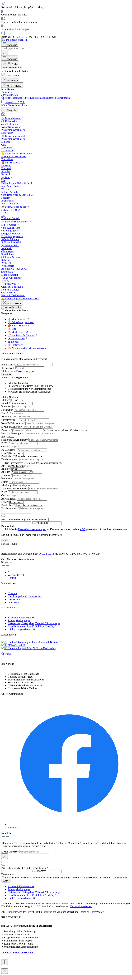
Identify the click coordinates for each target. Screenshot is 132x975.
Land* (5, 453)
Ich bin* (5, 400)
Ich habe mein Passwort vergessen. (19, 371)
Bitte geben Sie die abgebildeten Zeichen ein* (24, 519)
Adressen (36, 97)
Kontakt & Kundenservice (21, 617)
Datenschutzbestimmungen (32, 529)
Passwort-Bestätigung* (13, 433)
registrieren (12, 95)
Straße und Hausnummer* (14, 439)
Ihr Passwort (8, 368)
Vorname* (6, 406)
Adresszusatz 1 (9, 449)
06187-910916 (46, 553)
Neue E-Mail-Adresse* (13, 423)
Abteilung (6, 416)
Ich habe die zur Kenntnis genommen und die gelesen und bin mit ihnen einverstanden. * (67, 529)
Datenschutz (14, 599)
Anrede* (6, 403)
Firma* (5, 413)
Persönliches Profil (21, 97)
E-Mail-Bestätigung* (12, 426)
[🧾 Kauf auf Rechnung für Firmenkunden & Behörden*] (31, 642)
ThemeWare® (97, 912)
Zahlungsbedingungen (19, 620)
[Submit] (4, 856)
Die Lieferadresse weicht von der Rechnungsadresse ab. (33, 463)
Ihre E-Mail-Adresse (12, 364)
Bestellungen (63, 97)
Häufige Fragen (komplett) (21, 629)
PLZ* (4, 443)
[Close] (4, 971)
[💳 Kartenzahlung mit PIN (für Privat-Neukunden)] (28, 648)
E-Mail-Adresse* (10, 851)
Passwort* (6, 430)
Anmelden (6, 92)
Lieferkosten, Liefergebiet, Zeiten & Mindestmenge (34, 623)
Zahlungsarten (49, 97)
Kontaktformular (26, 559)
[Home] (66, 114)
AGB (82, 529)
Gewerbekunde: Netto (16, 71)
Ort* (4, 446)
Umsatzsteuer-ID (10, 420)
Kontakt (12, 577)
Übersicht (6, 97)
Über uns (12, 593)
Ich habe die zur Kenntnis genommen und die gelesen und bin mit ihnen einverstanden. (66, 877)
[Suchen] (4, 52)
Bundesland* (8, 456)
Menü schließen (14, 86)
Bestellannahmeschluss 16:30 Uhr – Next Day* (32, 626)
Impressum (13, 602)
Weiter (6, 540)
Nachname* (7, 409)
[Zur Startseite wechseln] (14, 39)
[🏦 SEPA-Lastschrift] (13, 645)
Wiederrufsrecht (16, 575)
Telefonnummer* (10, 459)
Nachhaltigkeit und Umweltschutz (25, 596)
